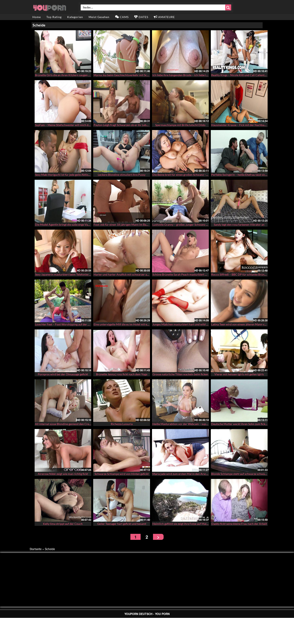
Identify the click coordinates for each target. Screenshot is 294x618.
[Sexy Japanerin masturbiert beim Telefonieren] (63, 251)
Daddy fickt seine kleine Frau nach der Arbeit (239, 523)
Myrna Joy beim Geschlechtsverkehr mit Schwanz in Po (128, 75)
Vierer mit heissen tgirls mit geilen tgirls (239, 374)
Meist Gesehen (99, 17)
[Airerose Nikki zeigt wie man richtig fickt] (63, 450)
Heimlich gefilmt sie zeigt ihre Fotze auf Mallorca (182, 523)
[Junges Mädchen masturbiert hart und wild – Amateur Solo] (180, 301)
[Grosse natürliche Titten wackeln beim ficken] (180, 350)
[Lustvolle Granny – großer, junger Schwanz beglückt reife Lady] (180, 201)
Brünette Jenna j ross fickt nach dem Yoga (121, 374)
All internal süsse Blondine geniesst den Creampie (66, 424)
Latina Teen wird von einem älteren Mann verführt (242, 324)
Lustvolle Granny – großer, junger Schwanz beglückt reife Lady (190, 224)
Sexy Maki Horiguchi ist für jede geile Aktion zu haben (68, 174)
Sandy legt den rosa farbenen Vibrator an (239, 224)
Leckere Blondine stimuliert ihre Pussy (121, 174)
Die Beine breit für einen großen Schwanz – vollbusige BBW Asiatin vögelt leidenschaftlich (208, 174)
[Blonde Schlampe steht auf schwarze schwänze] (239, 450)
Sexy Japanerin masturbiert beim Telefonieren (63, 274)
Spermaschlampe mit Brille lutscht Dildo (180, 125)
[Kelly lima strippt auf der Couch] (63, 500)
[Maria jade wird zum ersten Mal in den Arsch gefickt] (180, 450)
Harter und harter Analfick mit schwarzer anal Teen (125, 274)
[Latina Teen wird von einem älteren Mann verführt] (239, 301)
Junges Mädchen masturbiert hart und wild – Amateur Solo (188, 324)
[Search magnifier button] (228, 7)
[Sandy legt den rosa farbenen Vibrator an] (239, 201)
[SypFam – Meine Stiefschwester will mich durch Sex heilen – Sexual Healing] (63, 101)
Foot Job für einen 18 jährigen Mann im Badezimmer (126, 224)
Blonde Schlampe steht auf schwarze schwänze (240, 474)
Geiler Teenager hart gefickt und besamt (121, 523)
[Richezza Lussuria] (121, 400)
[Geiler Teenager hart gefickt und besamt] (121, 500)
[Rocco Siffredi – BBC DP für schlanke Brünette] (239, 251)
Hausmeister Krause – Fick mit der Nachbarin (239, 125)
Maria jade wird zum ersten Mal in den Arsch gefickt (184, 474)
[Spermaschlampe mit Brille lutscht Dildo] (180, 101)
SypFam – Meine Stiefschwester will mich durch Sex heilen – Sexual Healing (81, 125)
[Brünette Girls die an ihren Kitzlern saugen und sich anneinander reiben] (63, 51)
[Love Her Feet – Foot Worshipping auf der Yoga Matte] (63, 301)
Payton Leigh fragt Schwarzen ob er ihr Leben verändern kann (131, 125)
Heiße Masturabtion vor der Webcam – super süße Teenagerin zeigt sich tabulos (201, 424)
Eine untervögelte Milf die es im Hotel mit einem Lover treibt (131, 324)
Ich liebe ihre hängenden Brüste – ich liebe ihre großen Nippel (190, 75)
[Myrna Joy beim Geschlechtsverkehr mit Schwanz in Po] (121, 51)
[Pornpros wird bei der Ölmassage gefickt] (63, 350)
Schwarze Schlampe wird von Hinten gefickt (122, 474)
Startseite (36, 549)
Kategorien (75, 17)
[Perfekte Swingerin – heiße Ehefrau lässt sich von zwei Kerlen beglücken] (239, 151)
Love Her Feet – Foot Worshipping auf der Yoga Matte (68, 324)
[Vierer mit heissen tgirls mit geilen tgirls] (239, 350)
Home (36, 17)
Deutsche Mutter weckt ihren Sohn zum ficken (239, 424)
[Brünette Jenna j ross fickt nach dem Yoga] (121, 350)
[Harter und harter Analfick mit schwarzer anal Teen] (121, 251)
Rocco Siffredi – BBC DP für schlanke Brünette (240, 274)
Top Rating (54, 17)
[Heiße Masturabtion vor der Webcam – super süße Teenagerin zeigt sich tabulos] (180, 400)
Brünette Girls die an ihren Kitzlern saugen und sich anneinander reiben (79, 75)
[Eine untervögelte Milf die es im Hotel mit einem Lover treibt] (121, 301)
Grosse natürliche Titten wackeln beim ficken (180, 374)
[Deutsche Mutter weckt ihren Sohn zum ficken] (239, 400)
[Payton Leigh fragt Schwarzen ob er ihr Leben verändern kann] (121, 101)
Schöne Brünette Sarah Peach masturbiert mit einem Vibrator (190, 274)
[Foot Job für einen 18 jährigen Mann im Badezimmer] (121, 201)
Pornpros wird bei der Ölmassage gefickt (63, 374)
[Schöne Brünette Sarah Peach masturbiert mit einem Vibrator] (180, 251)
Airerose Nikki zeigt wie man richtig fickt (63, 474)
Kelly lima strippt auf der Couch (63, 523)
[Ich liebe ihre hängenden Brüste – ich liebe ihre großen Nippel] (180, 51)
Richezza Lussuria (122, 424)
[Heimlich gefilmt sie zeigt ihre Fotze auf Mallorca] (180, 500)
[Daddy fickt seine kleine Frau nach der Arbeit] (239, 500)
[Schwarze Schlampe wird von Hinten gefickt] (121, 450)
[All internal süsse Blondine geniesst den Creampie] (63, 400)
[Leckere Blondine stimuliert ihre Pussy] (121, 151)
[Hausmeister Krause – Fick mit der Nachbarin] (239, 101)
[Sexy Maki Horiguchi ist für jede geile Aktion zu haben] (63, 151)
